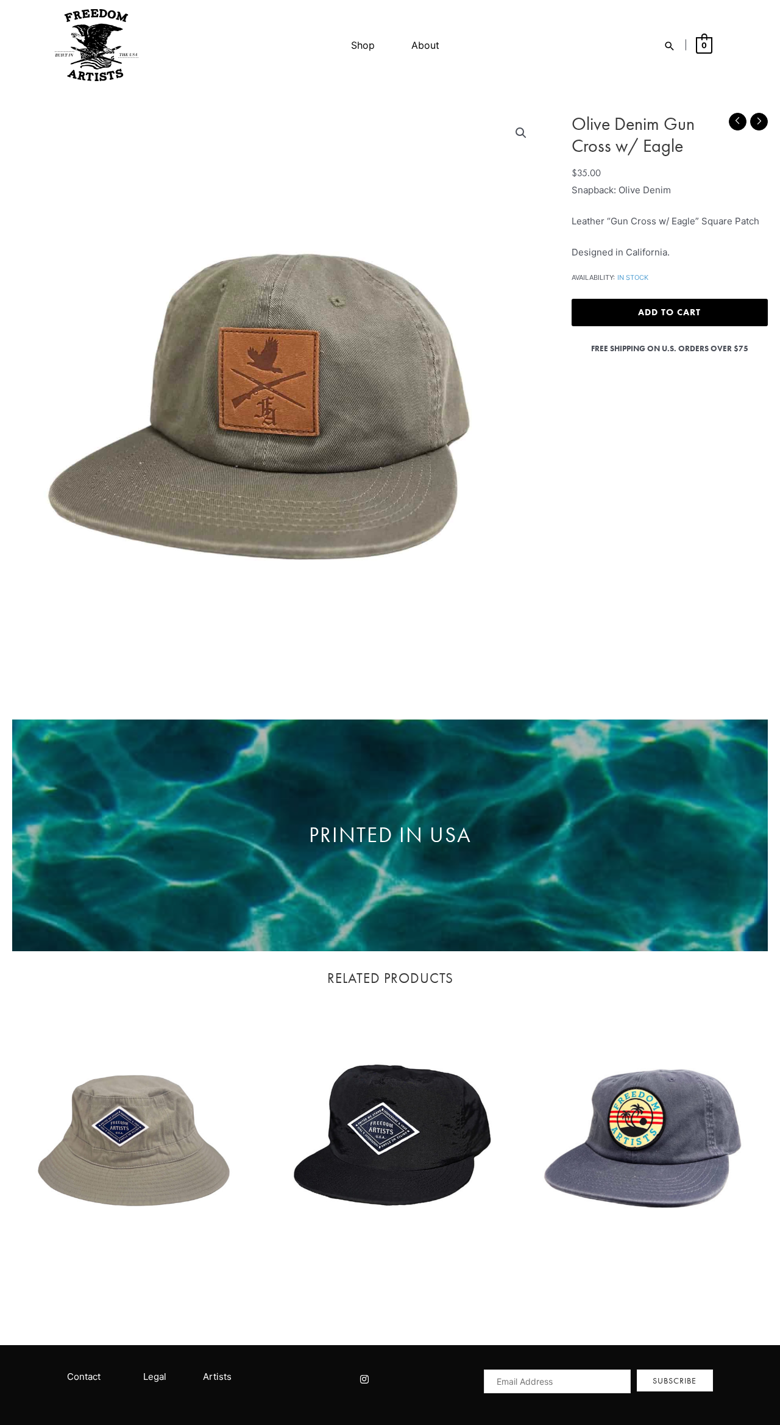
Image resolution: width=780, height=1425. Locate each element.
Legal (154, 1376)
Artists (217, 1376)
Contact (84, 1376)
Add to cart (669, 312)
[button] (521, 133)
